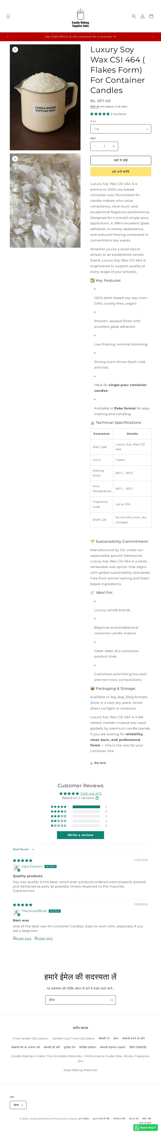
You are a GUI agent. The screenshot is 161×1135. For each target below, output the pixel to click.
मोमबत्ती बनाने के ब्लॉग (133, 1038)
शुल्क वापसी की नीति (101, 1118)
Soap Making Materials (80, 1070)
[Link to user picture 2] (43, 945)
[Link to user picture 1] (22, 945)
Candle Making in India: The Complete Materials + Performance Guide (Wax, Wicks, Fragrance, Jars (80, 1058)
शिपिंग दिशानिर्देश (138, 1047)
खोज (115, 1038)
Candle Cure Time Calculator (73, 1038)
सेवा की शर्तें (133, 1118)
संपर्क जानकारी (145, 1122)
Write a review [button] (80, 835)
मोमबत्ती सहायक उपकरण (113, 1047)
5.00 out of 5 (91, 793)
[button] (8, 16)
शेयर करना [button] (100, 763)
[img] (22, 860)
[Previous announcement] (7, 36)
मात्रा (93, 138)
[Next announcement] (153, 36)
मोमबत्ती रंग (104, 1038)
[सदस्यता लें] (111, 1000)
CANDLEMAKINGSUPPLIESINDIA (48, 1118)
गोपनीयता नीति (119, 1118)
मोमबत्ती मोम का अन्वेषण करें (25, 1047)
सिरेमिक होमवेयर (87, 1047)
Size (93, 121)
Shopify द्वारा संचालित (79, 1118)
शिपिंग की (94, 106)
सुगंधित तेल (70, 1047)
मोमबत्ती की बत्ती (52, 1047)
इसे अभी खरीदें (120, 171)
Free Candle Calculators (30, 1038)
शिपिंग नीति (146, 1118)
